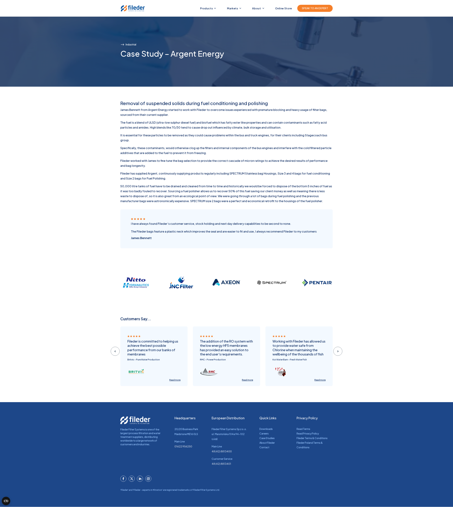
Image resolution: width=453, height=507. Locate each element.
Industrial (131, 44)
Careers (264, 433)
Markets (232, 8)
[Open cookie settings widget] (6, 501)
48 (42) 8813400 (222, 451)
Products (206, 8)
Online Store (283, 8)
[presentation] (115, 351)
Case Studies (267, 438)
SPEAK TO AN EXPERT (315, 8)
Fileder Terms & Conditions (312, 438)
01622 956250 (183, 446)
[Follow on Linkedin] (140, 479)
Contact (264, 447)
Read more (174, 380)
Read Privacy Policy (308, 433)
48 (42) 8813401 (221, 463)
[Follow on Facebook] (123, 479)
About (256, 8)
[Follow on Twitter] (132, 479)
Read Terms (303, 428)
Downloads (266, 428)
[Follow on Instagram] (148, 479)
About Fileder (267, 442)
